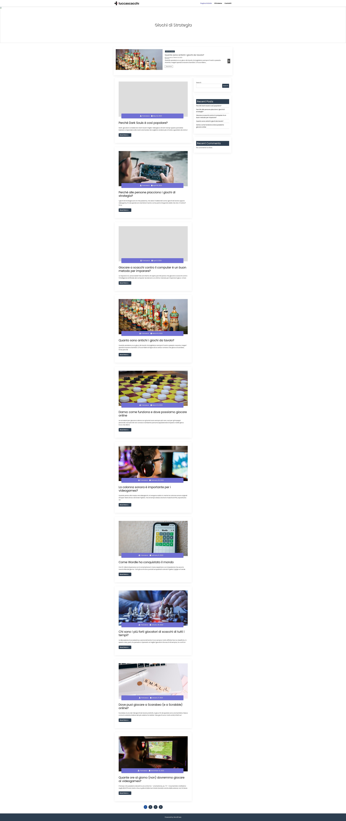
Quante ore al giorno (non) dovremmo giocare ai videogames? (151, 779)
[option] (173, 59)
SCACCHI (168, 51)
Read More (169, 66)
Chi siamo (218, 3)
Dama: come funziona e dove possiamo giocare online (153, 413)
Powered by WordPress (173, 817)
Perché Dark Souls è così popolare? (143, 123)
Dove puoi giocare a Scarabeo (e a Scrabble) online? (150, 706)
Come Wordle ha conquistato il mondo (146, 562)
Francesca (145, 116)
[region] (173, 26)
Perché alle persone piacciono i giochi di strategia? (147, 194)
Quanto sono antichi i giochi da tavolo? (146, 340)
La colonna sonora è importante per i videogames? (145, 489)
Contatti (228, 3)
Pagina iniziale (206, 3)
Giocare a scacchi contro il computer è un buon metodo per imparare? (152, 269)
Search (198, 83)
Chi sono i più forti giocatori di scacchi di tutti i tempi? (192, 55)
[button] (117, 61)
